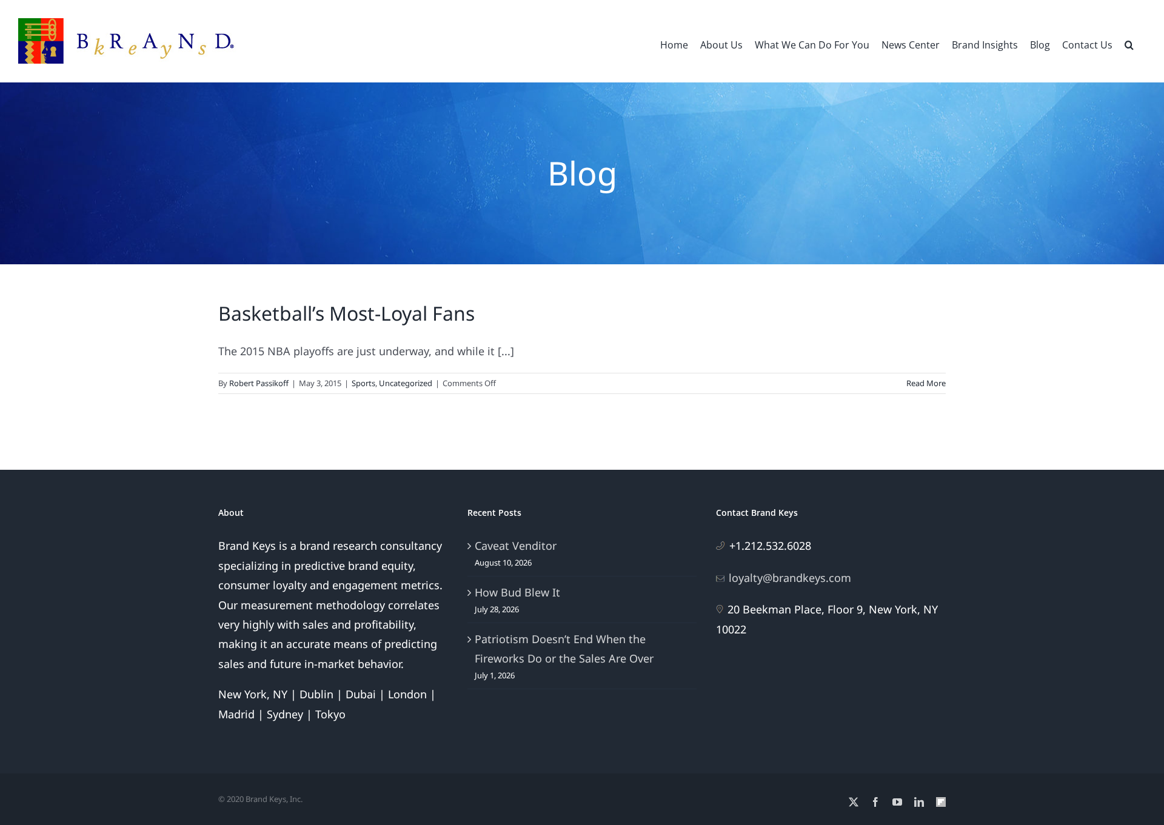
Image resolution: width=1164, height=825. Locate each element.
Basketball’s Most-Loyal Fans (346, 313)
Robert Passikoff (259, 383)
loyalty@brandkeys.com (790, 577)
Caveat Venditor (516, 545)
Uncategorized (405, 383)
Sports (363, 383)
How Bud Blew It (517, 592)
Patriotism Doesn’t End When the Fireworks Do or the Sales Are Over (564, 649)
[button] (1129, 43)
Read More (926, 383)
